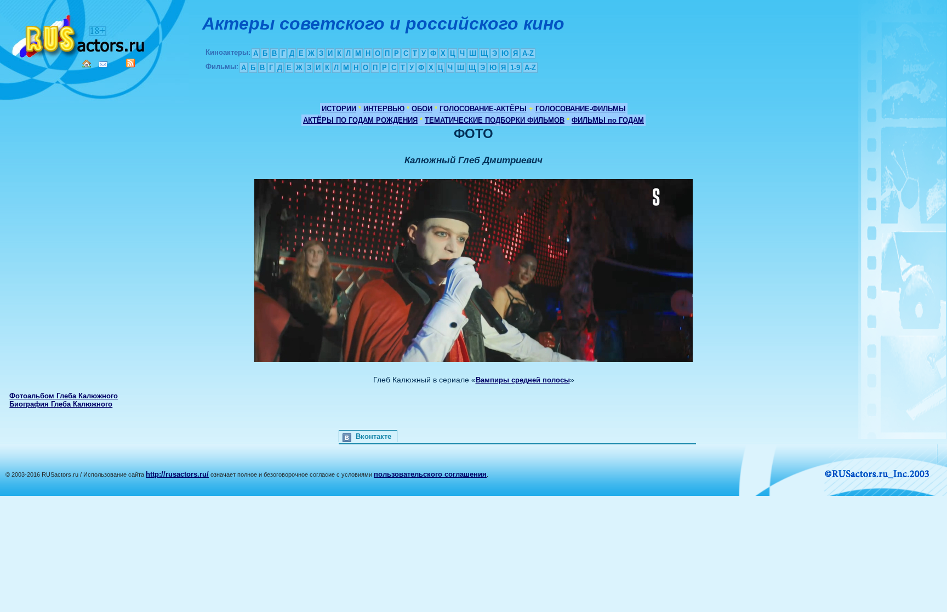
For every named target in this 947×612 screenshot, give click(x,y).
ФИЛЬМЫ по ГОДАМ (608, 120)
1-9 (515, 68)
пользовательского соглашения (430, 474)
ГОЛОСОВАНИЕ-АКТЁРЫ (483, 109)
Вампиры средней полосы (523, 380)
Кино (79, 34)
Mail (103, 64)
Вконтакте (373, 436)
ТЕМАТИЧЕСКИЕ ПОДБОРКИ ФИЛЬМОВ (494, 120)
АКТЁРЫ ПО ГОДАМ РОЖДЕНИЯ (360, 120)
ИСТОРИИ (339, 109)
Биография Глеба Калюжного (60, 404)
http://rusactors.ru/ (177, 474)
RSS (130, 63)
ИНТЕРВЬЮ (383, 109)
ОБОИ (422, 109)
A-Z (528, 53)
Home (86, 63)
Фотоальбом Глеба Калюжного (63, 396)
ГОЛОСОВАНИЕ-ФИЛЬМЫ (580, 109)
